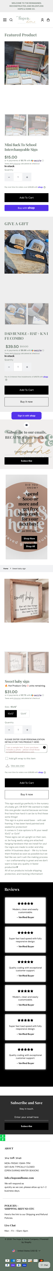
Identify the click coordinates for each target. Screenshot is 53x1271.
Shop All (30, 546)
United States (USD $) (27, 1250)
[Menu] (5, 20)
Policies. (9, 1218)
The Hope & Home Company (25, 1239)
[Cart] (47, 19)
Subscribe (26, 460)
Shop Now (29, 538)
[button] (11, 19)
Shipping (30, 1214)
